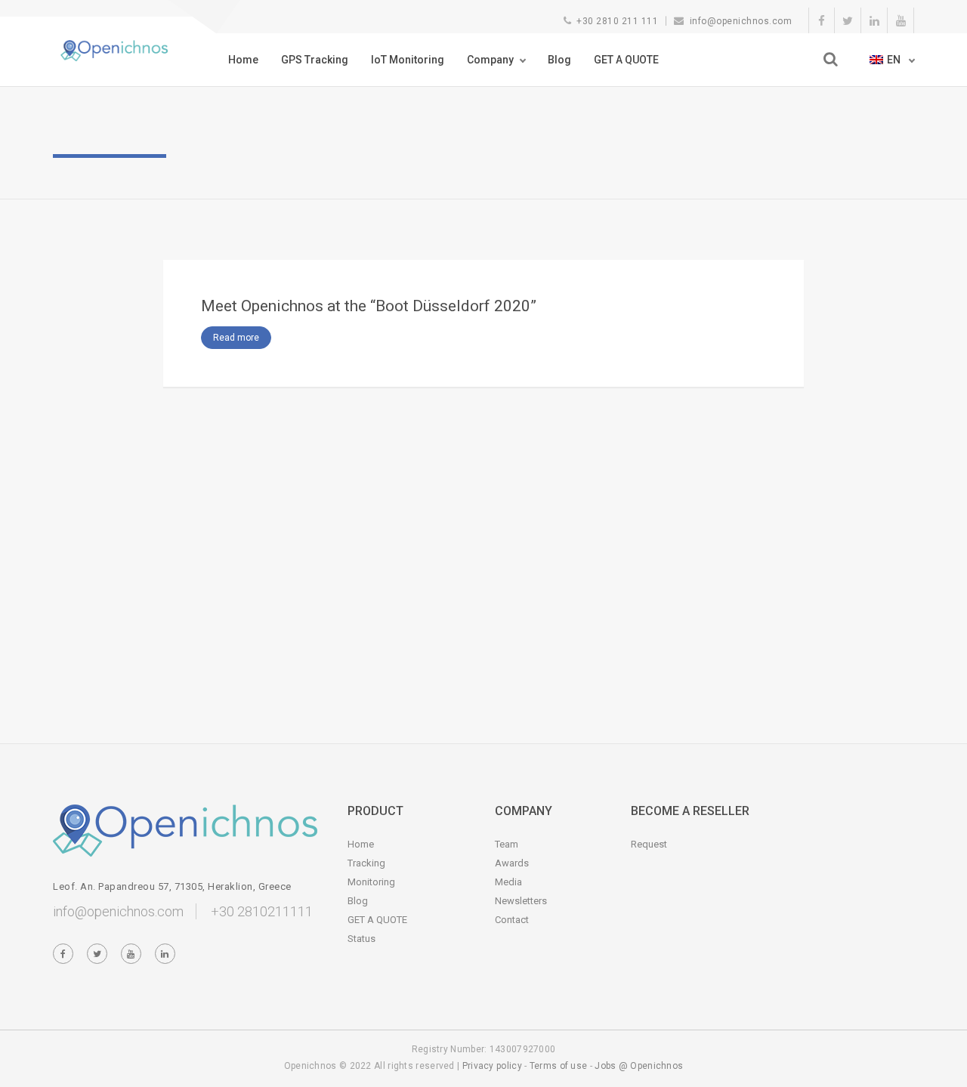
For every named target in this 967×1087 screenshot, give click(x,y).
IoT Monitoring (407, 60)
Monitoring (371, 882)
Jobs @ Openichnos (639, 1066)
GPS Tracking (314, 60)
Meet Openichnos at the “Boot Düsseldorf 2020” (368, 306)
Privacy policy (492, 1066)
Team (506, 844)
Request (649, 844)
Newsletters (521, 900)
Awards (512, 863)
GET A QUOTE (626, 60)
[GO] (830, 59)
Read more (236, 337)
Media (508, 882)
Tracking (366, 863)
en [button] (895, 60)
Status (361, 938)
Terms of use (559, 1066)
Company (490, 60)
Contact (512, 919)
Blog (559, 60)
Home (243, 60)
